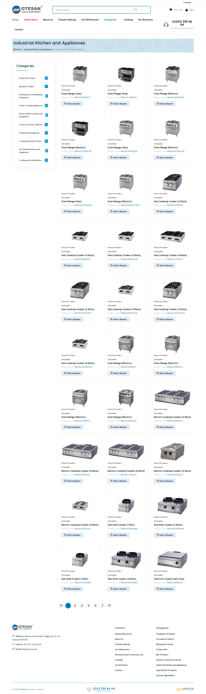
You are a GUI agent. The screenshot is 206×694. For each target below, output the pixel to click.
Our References (90, 19)
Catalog (128, 19)
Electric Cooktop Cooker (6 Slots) (126, 470)
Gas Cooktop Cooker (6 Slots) (170, 255)
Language (187, 2)
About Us (48, 19)
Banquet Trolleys (26, 86)
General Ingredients (165, 675)
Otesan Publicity (67, 19)
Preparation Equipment (29, 133)
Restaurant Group (164, 644)
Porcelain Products (165, 639)
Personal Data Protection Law (129, 654)
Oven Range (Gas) (71, 93)
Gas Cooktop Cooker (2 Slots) (170, 201)
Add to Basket (73, 103)
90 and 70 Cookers (68, 86)
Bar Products (162, 654)
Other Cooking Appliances (30, 105)
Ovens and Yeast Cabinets (31, 124)
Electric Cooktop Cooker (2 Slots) (172, 417)
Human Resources (123, 634)
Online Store (31, 19)
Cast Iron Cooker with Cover (169, 578)
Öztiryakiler (65, 90)
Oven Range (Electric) (166, 93)
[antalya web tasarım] (185, 689)
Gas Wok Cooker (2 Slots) (168, 524)
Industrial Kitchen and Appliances (38, 49)
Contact (19, 29)
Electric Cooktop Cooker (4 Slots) (79, 470)
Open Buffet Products (166, 670)
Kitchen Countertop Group (168, 660)
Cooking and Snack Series (30, 141)
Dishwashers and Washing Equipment (30, 96)
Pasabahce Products (165, 634)
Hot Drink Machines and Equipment (29, 150)
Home (15, 19)
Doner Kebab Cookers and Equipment (30, 115)
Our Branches (145, 19)
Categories (110, 19)
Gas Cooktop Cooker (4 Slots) (77, 255)
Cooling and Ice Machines (30, 160)
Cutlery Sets (162, 649)
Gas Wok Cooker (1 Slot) (121, 524)
